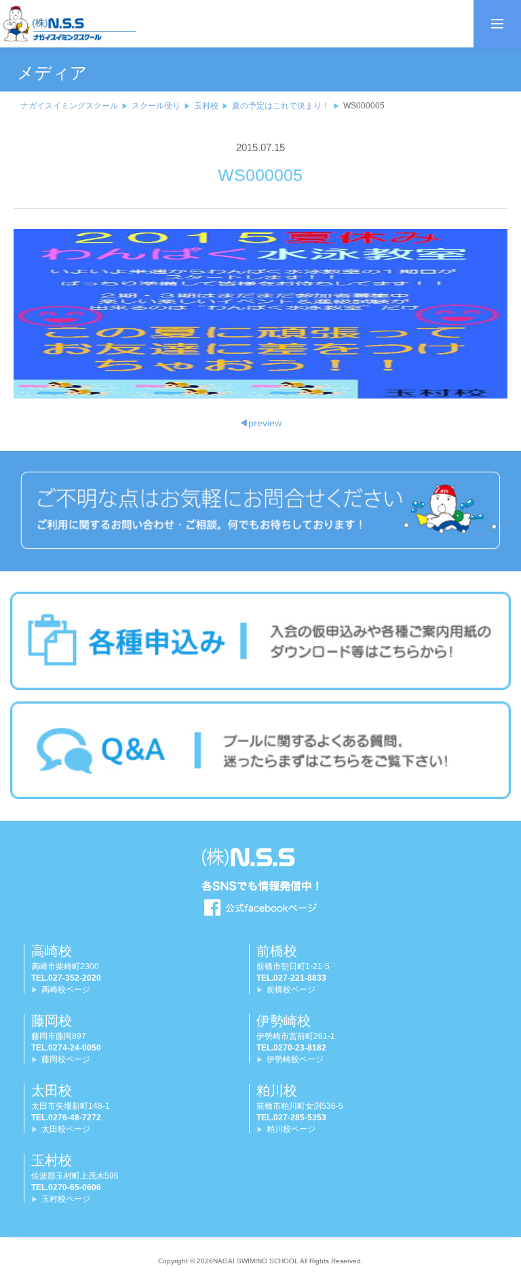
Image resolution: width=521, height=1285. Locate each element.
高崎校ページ (65, 989)
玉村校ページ (65, 1199)
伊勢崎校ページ (295, 1059)
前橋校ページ (291, 989)
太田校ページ (65, 1129)
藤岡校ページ (65, 1059)
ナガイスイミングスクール (69, 105)
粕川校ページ (291, 1129)
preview (260, 422)
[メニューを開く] (497, 23)
